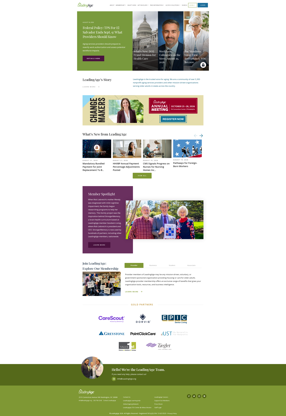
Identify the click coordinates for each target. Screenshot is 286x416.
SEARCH (184, 5)
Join (192, 5)
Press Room (158, 404)
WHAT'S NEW (131, 5)
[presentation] (195, 135)
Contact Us (126, 397)
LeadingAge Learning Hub (131, 401)
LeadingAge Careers (161, 397)
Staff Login (158, 407)
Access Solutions (172, 5)
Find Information (156, 5)
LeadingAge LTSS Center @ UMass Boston (137, 407)
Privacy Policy (172, 413)
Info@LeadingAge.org (126, 378)
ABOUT (112, 5)
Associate (191, 265)
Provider (134, 265)
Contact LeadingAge (109, 400)
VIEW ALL (142, 176)
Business (153, 265)
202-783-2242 (97, 400)
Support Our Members (162, 401)
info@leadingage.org (85, 400)
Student (172, 265)
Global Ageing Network (131, 404)
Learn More (99, 245)
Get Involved (142, 5)
